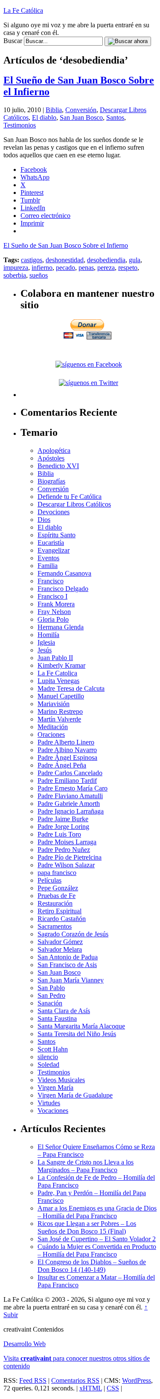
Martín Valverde (59, 719)
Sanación (50, 1003)
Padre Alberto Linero (66, 742)
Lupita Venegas (58, 680)
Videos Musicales (61, 1079)
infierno (42, 267)
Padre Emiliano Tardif (67, 780)
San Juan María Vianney (71, 980)
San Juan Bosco (81, 117)
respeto (127, 267)
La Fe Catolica (57, 673)
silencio (48, 1056)
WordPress (136, 1380)
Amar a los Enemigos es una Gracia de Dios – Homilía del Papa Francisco (97, 1212)
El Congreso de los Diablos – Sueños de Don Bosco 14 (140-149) (92, 1265)
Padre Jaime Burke (63, 819)
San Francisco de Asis (67, 964)
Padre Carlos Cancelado (70, 772)
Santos (115, 117)
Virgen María (55, 1087)
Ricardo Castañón (62, 918)
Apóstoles (51, 458)
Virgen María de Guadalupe (75, 1095)
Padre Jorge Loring (63, 826)
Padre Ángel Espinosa (67, 757)
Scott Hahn (53, 1049)
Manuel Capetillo (61, 696)
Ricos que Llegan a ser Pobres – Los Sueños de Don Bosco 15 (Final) (87, 1227)
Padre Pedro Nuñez (64, 849)
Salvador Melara (60, 949)
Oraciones (51, 734)
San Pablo (51, 987)
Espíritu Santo (57, 535)
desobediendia (106, 260)
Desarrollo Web (24, 1343)
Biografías (51, 481)
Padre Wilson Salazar (66, 865)
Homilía (48, 634)
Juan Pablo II (55, 657)
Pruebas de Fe (57, 895)
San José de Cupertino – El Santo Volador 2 (97, 1239)
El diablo (44, 117)
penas (86, 267)
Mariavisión (54, 703)
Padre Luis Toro (59, 834)
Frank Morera (56, 604)
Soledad (48, 1064)
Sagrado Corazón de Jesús (73, 934)
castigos (31, 260)
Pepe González (58, 888)
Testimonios (19, 125)
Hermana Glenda (61, 627)
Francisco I (52, 596)
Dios (44, 519)
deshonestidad (65, 260)
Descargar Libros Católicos (74, 504)
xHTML (90, 1388)
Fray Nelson (54, 611)
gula (134, 260)
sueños (38, 275)
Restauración (55, 903)
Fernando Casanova (64, 573)
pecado (65, 267)
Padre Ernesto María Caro (73, 788)
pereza (106, 267)
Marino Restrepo (60, 711)
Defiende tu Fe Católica (70, 496)
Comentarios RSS (75, 1380)
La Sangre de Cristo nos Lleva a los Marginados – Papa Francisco (86, 1166)
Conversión (80, 109)
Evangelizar (54, 550)
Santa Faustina (57, 1018)
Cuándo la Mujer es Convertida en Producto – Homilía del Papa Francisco (97, 1250)
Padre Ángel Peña (62, 765)
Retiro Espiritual (59, 911)
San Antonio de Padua (68, 957)
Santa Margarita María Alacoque (81, 1026)
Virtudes (49, 1102)
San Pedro (51, 995)
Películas (49, 880)
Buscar (12, 40)
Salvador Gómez (60, 941)
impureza (15, 267)
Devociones (54, 512)
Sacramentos (55, 926)
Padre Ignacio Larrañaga (71, 811)
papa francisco (57, 872)
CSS (113, 1388)
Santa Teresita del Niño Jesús (77, 1033)
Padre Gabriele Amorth (69, 803)
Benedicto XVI (58, 465)
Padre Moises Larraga (67, 842)
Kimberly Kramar (61, 665)
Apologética (54, 450)
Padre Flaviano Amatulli (70, 795)
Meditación (53, 726)
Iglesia (46, 642)
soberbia (14, 275)
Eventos (48, 558)
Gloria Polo (53, 619)
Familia (48, 565)
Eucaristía (51, 542)
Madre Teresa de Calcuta (71, 688)
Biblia (54, 109)
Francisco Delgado (63, 588)
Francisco (51, 581)
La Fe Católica (23, 10)
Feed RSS (33, 1380)
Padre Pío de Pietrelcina (70, 857)
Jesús (45, 650)
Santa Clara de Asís (64, 1010)
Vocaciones (53, 1110)
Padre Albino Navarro (67, 749)
